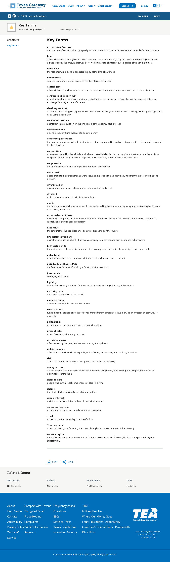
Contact (12, 516)
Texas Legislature (64, 527)
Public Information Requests (36, 529)
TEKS (71, 6)
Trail (85, 506)
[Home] (26, 5)
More (90, 6)
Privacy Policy (15, 527)
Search (125, 6)
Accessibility (14, 522)
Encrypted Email (34, 511)
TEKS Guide (58, 6)
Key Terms (13, 45)
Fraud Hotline (32, 516)
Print (55, 462)
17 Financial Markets (34, 16)
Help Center (14, 511)
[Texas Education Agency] (145, 514)
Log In (144, 6)
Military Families (92, 511)
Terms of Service (13, 535)
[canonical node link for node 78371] (10, 16)
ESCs (56, 516)
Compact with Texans (37, 506)
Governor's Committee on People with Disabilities (106, 529)
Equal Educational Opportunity (101, 522)
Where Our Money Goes (97, 516)
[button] (158, 6)
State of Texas (62, 522)
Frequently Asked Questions (64, 508)
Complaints (31, 522)
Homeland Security (65, 532)
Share (70, 462)
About (80, 6)
